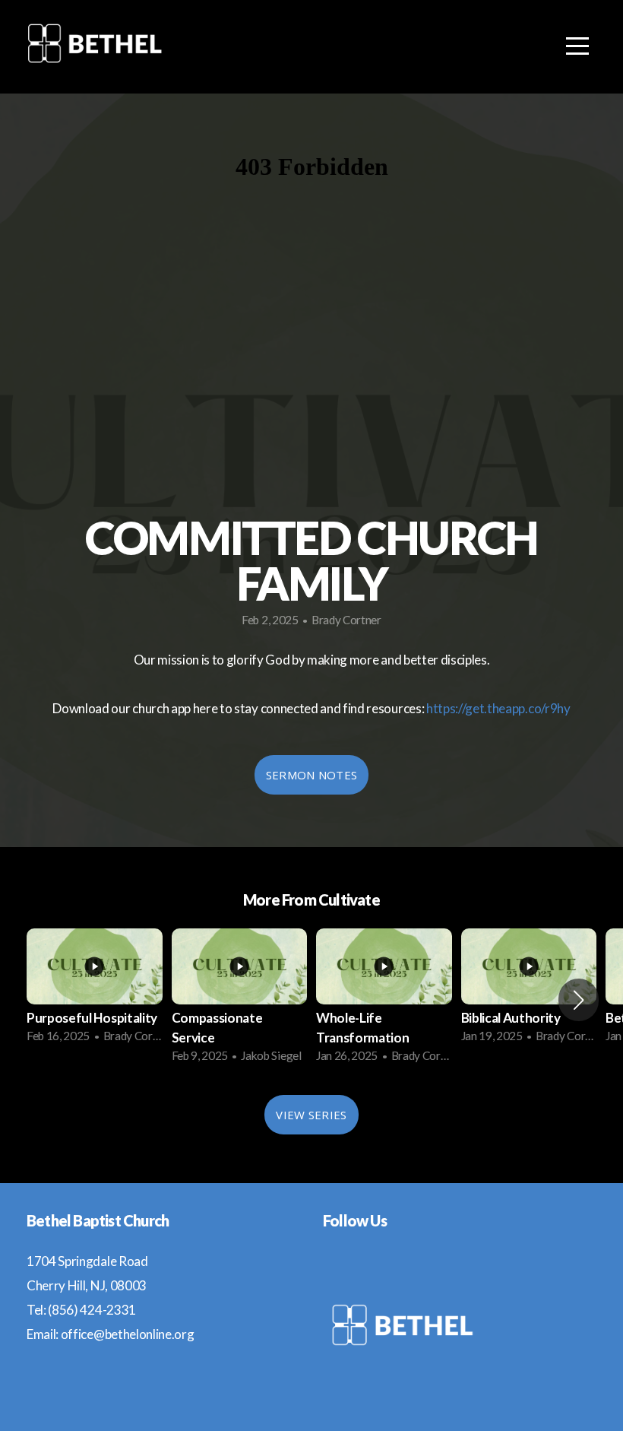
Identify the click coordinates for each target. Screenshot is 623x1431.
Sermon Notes (312, 774)
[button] (578, 1000)
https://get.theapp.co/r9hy (498, 708)
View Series (311, 1114)
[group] (95, 990)
